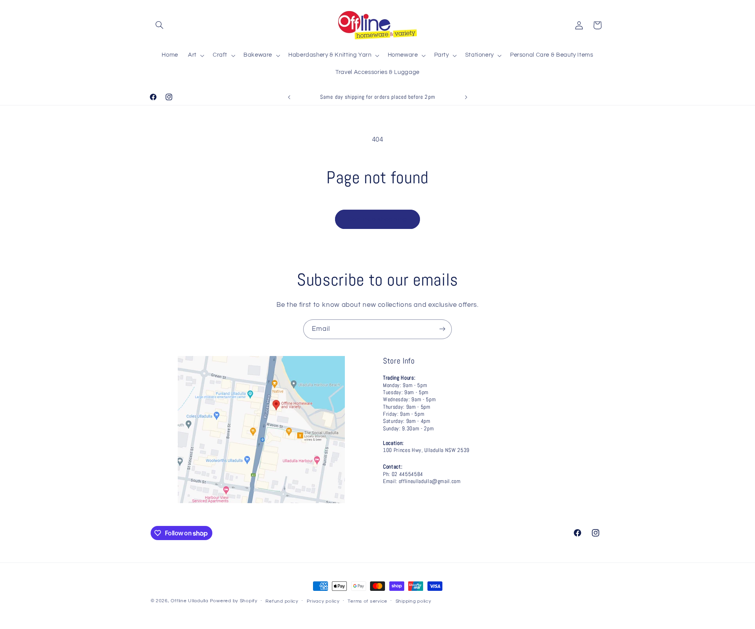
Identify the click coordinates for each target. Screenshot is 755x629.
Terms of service (367, 601)
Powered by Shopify (234, 601)
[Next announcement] (466, 97)
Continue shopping (378, 219)
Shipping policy (413, 601)
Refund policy (281, 601)
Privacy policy (323, 601)
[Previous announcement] (289, 97)
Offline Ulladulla (189, 601)
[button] (160, 25)
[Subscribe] (442, 329)
